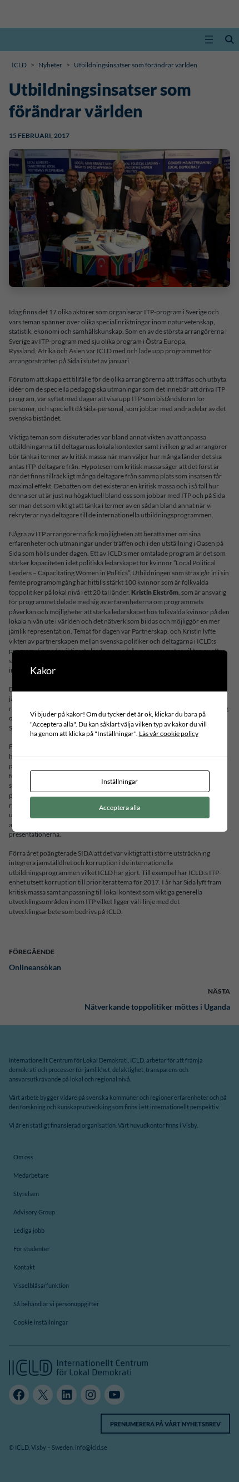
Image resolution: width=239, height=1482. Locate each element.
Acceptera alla (119, 807)
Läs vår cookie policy (168, 733)
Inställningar (119, 781)
